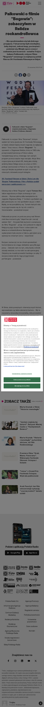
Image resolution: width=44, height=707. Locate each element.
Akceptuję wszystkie (22, 386)
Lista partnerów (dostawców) (14, 366)
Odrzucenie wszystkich (22, 379)
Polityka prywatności (31, 347)
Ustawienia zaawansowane (22, 374)
